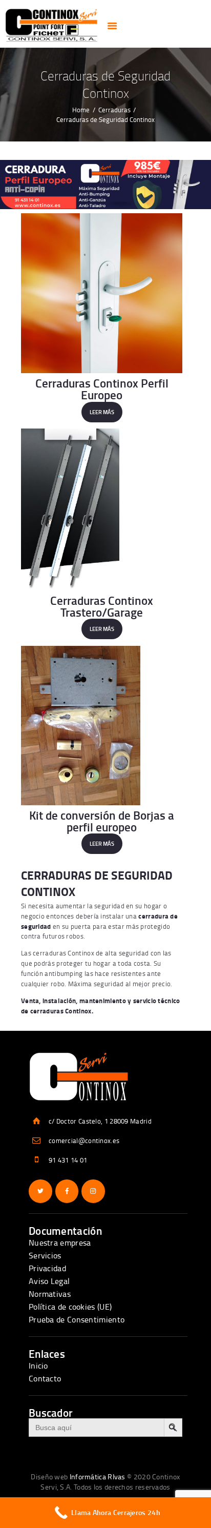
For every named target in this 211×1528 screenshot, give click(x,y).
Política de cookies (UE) (70, 1306)
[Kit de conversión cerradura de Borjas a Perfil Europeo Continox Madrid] (101, 725)
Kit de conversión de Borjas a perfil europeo (101, 820)
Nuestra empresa (60, 1242)
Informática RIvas (97, 1476)
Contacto (45, 1378)
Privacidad (47, 1268)
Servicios (45, 1255)
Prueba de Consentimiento (76, 1319)
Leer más (102, 412)
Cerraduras (114, 109)
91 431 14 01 (68, 1160)
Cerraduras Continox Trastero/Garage (101, 606)
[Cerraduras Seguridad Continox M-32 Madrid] (101, 509)
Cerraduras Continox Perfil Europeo (101, 388)
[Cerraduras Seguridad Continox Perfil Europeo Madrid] (101, 293)
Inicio (38, 1365)
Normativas (50, 1293)
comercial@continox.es (84, 1140)
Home (81, 109)
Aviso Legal (49, 1281)
